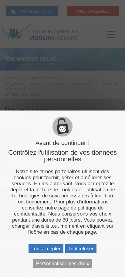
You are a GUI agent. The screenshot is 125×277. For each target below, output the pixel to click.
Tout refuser (80, 248)
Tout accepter (46, 248)
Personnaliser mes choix (62, 263)
